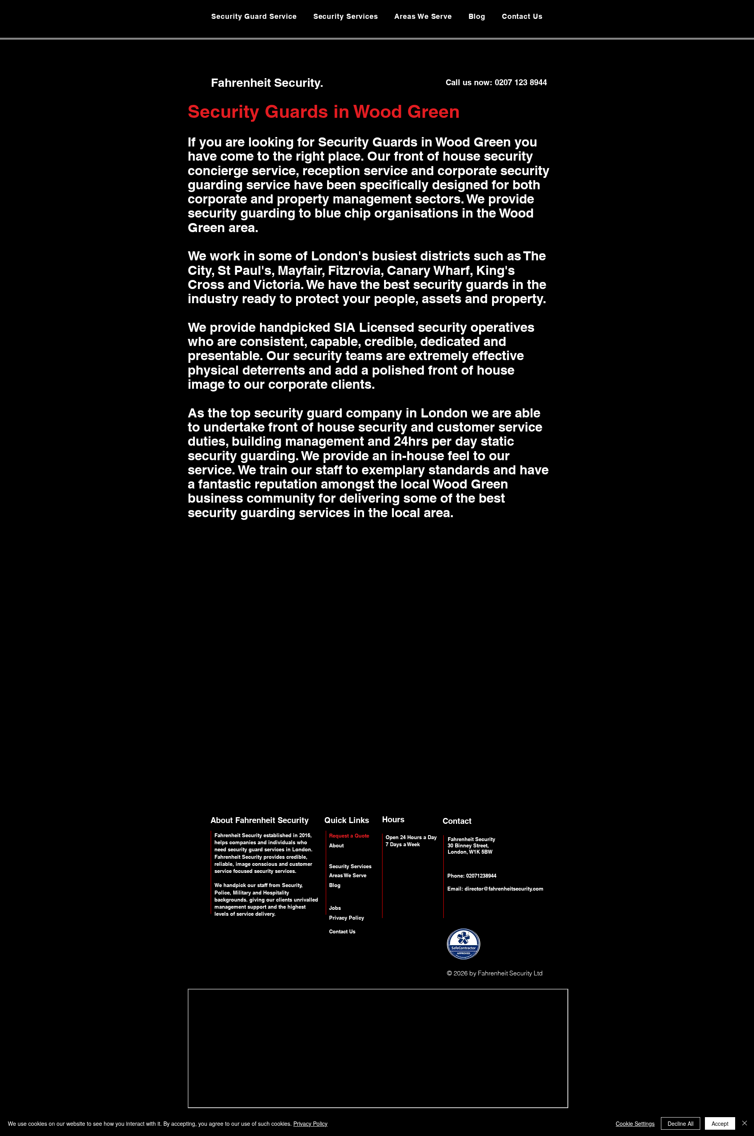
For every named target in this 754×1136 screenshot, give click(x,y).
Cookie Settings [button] (635, 1123)
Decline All (681, 1123)
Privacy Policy (310, 1123)
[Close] (744, 1123)
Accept (720, 1123)
